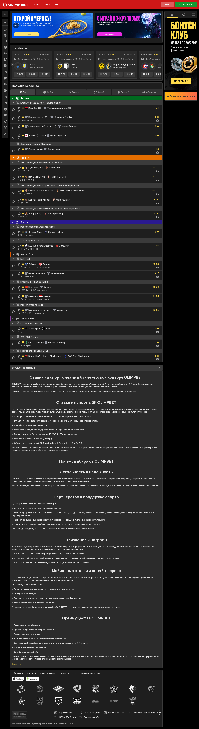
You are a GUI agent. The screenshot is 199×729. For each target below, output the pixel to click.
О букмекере (17, 673)
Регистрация (186, 4)
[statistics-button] (43, 54)
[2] (83, 40)
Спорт (47, 4)
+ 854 (132, 54)
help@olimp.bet (65, 712)
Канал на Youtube (116, 712)
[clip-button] (13, 109)
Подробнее (181, 81)
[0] (73, 40)
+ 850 (47, 54)
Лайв (36, 4)
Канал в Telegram (92, 712)
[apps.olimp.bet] (18, 679)
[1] (78, 40)
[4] (93, 40)
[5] (98, 40)
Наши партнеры (47, 673)
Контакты (31, 673)
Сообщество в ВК (91, 717)
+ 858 (89, 54)
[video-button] (157, 267)
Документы (64, 673)
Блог (75, 673)
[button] (5, 22)
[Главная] (15, 5)
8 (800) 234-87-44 (67, 717)
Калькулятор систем (90, 673)
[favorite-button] (40, 54)
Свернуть (16, 664)
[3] (88, 40)
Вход (167, 4)
